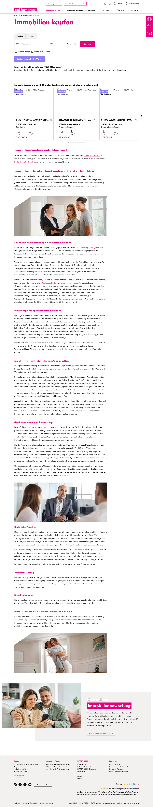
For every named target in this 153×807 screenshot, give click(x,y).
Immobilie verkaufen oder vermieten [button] (81, 10)
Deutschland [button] (133, 4)
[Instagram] (20, 785)
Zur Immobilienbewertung (101, 732)
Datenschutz (34, 803)
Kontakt (120, 4)
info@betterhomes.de (20, 778)
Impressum (25, 803)
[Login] (114, 4)
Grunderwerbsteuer (69, 282)
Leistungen (113, 761)
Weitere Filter (71, 44)
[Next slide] (141, 116)
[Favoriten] (109, 4)
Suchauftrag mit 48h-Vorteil (30, 59)
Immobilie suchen (26, 15)
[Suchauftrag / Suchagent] (105, 4)
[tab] (68, 142)
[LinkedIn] (15, 785)
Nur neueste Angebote (42, 51)
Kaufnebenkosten (49, 282)
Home (16, 15)
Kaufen (20, 36)
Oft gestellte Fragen (52, 761)
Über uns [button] (120, 10)
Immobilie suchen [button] (53, 10)
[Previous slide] (12, 116)
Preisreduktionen (24, 51)
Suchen (87, 43)
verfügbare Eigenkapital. (93, 247)
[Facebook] (25, 785)
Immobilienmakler (92, 155)
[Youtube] (29, 785)
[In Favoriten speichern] (51, 119)
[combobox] (29, 44)
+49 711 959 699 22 (20, 776)
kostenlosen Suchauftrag (25, 161)
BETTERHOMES (82, 761)
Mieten (31, 36)
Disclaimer (17, 803)
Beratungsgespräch (54, 4)
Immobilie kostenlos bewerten (75, 4)
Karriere (106, 10)
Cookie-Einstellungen (46, 803)
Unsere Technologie (43, 785)
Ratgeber (135, 10)
